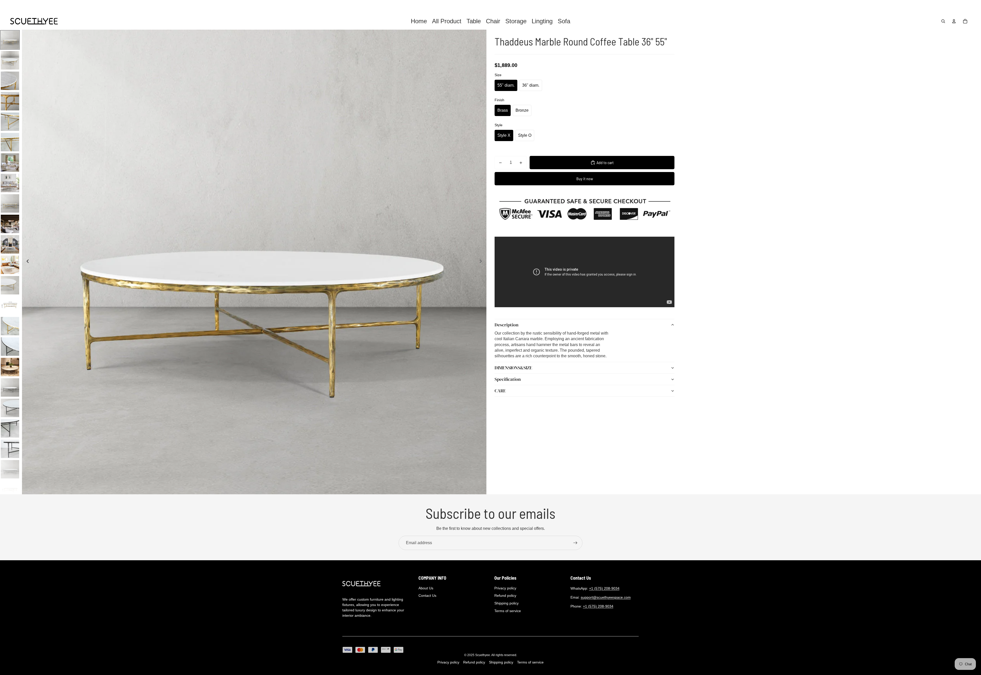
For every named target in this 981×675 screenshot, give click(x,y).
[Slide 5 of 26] (10, 121)
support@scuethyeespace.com (606, 597)
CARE (500, 390)
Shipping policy (506, 603)
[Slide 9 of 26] (10, 203)
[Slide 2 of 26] (10, 60)
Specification (508, 379)
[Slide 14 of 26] (10, 305)
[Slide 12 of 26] (10, 265)
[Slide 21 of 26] (10, 449)
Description (506, 325)
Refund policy (505, 595)
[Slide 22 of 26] (10, 469)
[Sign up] (575, 543)
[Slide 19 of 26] (10, 408)
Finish (499, 100)
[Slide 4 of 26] (10, 101)
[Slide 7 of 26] (10, 162)
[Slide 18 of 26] (10, 387)
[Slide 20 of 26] (10, 428)
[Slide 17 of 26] (10, 367)
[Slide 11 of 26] (10, 244)
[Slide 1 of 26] (10, 40)
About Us (425, 588)
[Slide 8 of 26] (10, 183)
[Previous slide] (26, 262)
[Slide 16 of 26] (10, 346)
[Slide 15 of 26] (10, 326)
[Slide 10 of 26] (10, 224)
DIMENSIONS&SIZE (513, 367)
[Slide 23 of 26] (10, 489)
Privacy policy (505, 588)
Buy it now (584, 178)
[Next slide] (482, 262)
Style (499, 125)
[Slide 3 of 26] (10, 81)
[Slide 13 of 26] (10, 285)
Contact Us (427, 595)
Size (498, 75)
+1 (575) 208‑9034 (604, 588)
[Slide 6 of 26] (10, 142)
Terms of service (507, 611)
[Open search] (943, 21)
